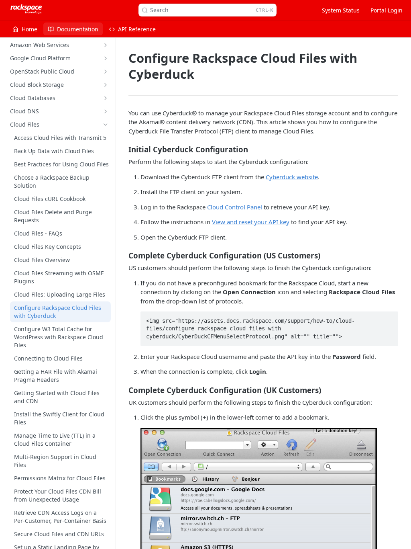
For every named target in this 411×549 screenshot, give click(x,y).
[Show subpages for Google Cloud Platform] (105, 58)
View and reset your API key (250, 222)
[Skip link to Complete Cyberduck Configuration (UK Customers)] (123, 389)
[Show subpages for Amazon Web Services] (105, 45)
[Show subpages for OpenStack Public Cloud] (105, 71)
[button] (258, 523)
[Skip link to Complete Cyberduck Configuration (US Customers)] (123, 255)
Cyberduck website (292, 177)
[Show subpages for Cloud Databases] (105, 98)
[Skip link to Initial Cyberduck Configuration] (123, 149)
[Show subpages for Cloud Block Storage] (105, 85)
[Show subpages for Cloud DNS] (105, 111)
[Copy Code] (388, 318)
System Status (341, 10)
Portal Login (386, 10)
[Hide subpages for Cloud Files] (105, 124)
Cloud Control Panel (234, 207)
